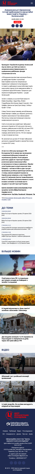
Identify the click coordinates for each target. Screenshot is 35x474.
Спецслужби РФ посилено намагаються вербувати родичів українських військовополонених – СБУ (17, 228)
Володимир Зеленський (13, 198)
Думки (18, 434)
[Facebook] (13, 25)
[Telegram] (21, 25)
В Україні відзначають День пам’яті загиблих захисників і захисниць (16, 309)
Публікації (12, 431)
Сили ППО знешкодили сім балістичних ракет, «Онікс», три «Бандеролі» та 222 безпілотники (16, 242)
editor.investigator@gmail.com (18, 455)
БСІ (4, 434)
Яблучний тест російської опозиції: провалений (15, 377)
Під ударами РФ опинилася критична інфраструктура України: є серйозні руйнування (16, 235)
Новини (17, 22)
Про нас (25, 434)
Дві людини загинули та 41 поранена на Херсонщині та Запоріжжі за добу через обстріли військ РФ (17, 339)
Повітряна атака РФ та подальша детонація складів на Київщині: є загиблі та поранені (15, 280)
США (9, 199)
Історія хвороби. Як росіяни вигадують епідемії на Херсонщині (17, 405)
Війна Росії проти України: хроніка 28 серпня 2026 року (16, 221)
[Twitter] (17, 25)
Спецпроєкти (10, 434)
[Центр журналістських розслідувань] (9, 3)
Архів (30, 434)
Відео (5, 349)
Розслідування (27, 431)
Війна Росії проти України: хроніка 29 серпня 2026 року (16, 214)
